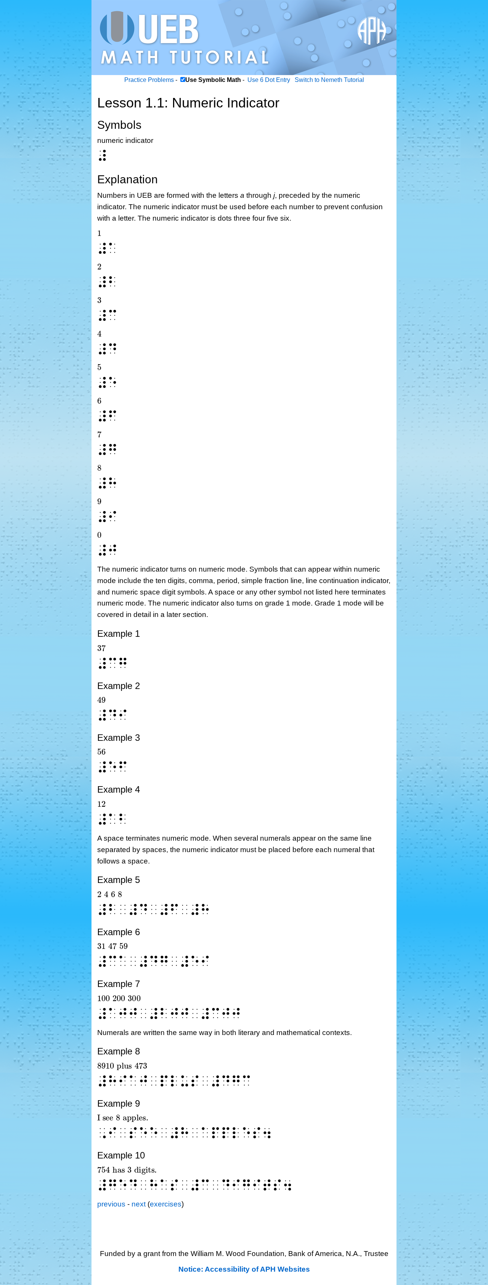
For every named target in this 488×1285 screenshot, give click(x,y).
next (139, 1204)
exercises (165, 1204)
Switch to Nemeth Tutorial (329, 80)
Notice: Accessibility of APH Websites (244, 1269)
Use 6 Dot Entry (268, 80)
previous (111, 1204)
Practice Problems (149, 80)
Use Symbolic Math (213, 80)
